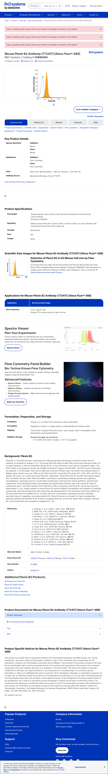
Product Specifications (14, 128)
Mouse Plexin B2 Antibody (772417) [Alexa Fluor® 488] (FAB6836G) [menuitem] (68, 20)
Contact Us (93, 15)
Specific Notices (40, 131)
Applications (43, 128)
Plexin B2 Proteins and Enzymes (17, 595)
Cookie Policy (15, 770)
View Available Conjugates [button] (87, 109)
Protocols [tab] (78, 122)
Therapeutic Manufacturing (29, 15)
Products (8, 15)
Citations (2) (28, 61)
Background (9, 131)
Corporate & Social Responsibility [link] (69, 723)
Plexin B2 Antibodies (35, 20)
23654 (33, 558)
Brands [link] (58, 719)
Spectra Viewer (57, 128)
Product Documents (45, 61)
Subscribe (62, 750)
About (79, 15)
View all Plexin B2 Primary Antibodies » (20, 182)
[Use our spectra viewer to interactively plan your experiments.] (83, 339)
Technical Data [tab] (16, 122)
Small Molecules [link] (11, 734)
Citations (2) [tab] (39, 122)
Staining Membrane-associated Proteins (46, 272)
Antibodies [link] (9, 719)
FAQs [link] (7, 744)
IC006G (62, 270)
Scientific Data (30, 128)
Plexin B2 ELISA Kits (13, 588)
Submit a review (13, 61)
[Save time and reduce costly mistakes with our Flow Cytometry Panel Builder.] (83, 382)
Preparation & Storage (88, 128)
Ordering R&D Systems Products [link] (18, 748)
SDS (8, 634)
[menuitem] (7, 20)
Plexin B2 (22, 20)
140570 (49, 558)
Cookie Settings (80, 767)
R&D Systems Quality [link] (64, 727)
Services (51, 15)
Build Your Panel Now (15, 402)
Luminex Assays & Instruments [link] (17, 726)
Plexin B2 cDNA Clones (14, 585)
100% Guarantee (96, 116)
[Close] (100, 29)
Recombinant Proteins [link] (13, 730)
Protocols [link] (9, 751)
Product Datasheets (14, 615)
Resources (66, 15)
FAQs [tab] (96, 122)
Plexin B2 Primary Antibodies (16, 591)
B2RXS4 (34, 570)
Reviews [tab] (59, 122)
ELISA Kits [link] (9, 723)
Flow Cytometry (71, 128)
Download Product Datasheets (22, 622)
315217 (65, 558)
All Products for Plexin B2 (15, 581)
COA (8, 628)
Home (7, 20)
